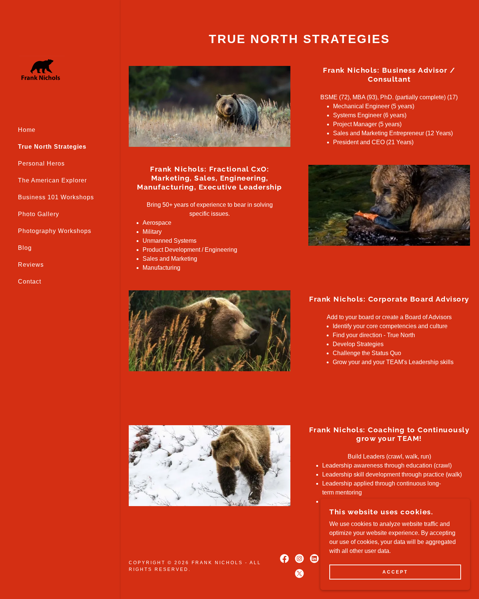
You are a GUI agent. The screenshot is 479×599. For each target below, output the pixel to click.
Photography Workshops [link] (54, 231)
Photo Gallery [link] (38, 214)
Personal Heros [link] (41, 163)
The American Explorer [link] (52, 180)
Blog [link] (25, 248)
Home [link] (27, 130)
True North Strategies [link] (52, 146)
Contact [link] (29, 281)
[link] (41, 69)
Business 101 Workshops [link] (56, 197)
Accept (395, 572)
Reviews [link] (31, 264)
